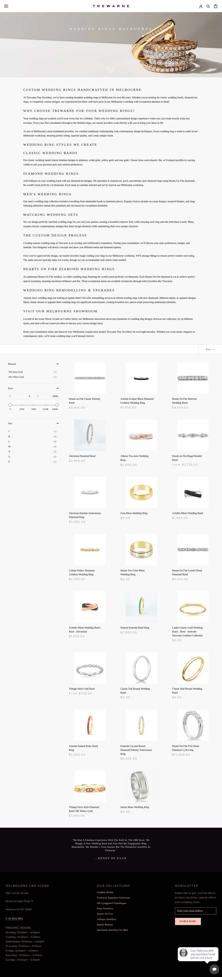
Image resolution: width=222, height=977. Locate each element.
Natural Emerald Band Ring (134, 627)
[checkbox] (32, 372)
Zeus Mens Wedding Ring (133, 513)
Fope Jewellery (105, 908)
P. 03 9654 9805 (14, 918)
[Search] (208, 6)
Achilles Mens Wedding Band (187, 513)
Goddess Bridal (105, 892)
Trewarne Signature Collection (113, 898)
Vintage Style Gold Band (82, 688)
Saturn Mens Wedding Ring (134, 807)
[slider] (10, 405)
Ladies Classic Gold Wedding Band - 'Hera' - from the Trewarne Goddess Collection (187, 631)
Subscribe (188, 921)
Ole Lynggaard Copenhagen (111, 903)
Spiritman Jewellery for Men (112, 930)
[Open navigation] (6, 6)
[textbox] (21, 396)
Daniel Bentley (105, 924)
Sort (209, 349)
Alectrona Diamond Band (82, 456)
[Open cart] (215, 6)
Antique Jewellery (106, 919)
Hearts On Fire (105, 914)
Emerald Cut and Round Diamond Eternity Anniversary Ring (136, 750)
